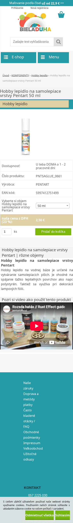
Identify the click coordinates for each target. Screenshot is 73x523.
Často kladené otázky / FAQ (29, 418)
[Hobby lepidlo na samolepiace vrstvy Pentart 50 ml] (27, 136)
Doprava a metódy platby (31, 399)
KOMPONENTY (20, 75)
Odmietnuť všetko (39, 515)
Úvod (6, 75)
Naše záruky (28, 385)
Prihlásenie (17, 8)
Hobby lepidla (39, 75)
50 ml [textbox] (42, 206)
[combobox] (52, 205)
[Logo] (36, 22)
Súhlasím (62, 515)
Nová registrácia (39, 8)
